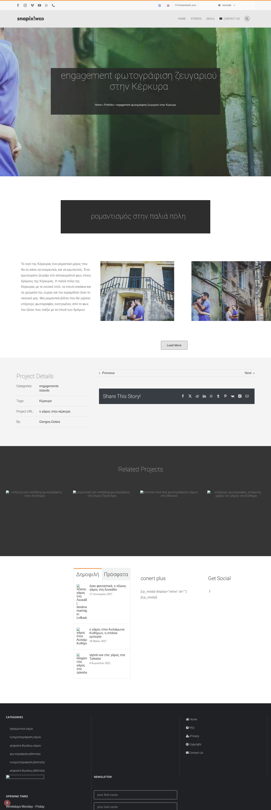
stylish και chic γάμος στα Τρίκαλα (107, 656)
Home (98, 104)
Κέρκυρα (45, 401)
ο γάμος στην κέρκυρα (54, 411)
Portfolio (109, 104)
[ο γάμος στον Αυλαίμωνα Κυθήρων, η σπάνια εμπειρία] (82, 630)
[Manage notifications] (7, 803)
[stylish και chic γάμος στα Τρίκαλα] (82, 656)
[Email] (247, 396)
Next (248, 373)
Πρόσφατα (116, 574)
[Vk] (232, 396)
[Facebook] (182, 396)
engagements (49, 386)
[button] (247, 18)
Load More (174, 345)
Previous (108, 373)
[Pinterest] (225, 396)
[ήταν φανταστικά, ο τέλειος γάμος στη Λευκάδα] (82, 587)
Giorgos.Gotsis (49, 421)
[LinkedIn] (204, 396)
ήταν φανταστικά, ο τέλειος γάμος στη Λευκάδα (107, 587)
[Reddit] (197, 396)
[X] (190, 396)
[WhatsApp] (211, 396)
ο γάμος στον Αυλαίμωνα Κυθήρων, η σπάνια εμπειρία (106, 633)
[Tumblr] (218, 396)
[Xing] (239, 396)
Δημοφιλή (87, 574)
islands (44, 390)
